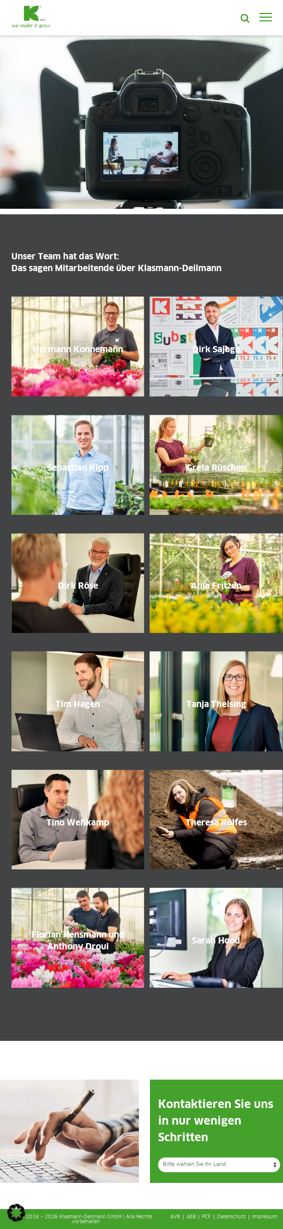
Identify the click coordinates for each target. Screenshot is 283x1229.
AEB (191, 1217)
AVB (175, 1217)
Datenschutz (231, 1217)
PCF (206, 1217)
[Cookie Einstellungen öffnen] (16, 1220)
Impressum (264, 1217)
